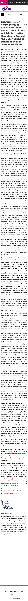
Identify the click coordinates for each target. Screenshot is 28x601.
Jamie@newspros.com (9, 493)
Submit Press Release (14, 595)
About (6, 591)
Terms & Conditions (14, 598)
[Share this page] (26, 14)
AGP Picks (4, 2)
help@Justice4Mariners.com (17, 479)
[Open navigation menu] (2, 14)
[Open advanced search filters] (21, 14)
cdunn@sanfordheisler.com (18, 453)
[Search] (18, 14)
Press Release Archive (16, 591)
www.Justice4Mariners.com (9, 483)
